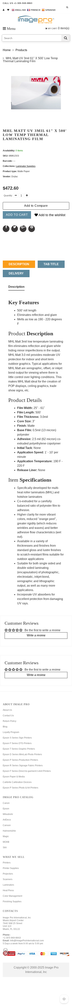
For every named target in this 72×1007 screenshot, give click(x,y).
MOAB (6, 842)
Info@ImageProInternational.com (27, 940)
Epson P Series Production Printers (20, 760)
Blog (5, 726)
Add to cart (17, 214)
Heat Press (8, 890)
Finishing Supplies (12, 901)
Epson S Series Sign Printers (17, 737)
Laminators (8, 885)
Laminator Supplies (25, 166)
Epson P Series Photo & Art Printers (20, 787)
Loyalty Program (11, 732)
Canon (6, 803)
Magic (6, 836)
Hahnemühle (9, 831)
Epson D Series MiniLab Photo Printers (22, 754)
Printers (7, 862)
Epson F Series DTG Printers (17, 743)
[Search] (65, 38)
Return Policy (9, 721)
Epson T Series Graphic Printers (19, 749)
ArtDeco (7, 819)
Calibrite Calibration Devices (17, 782)
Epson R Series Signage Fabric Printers (23, 765)
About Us (7, 710)
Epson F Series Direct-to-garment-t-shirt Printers (27, 771)
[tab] (16, 288)
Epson (6, 808)
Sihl (5, 847)
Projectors (8, 873)
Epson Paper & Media (14, 776)
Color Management (12, 896)
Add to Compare (36, 205)
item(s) (58, 28)
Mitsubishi (8, 814)
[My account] (3, 10)
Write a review (36, 635)
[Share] (6, 228)
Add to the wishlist (51, 215)
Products (21, 50)
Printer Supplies (11, 868)
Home (7, 50)
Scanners (7, 879)
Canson (7, 825)
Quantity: (8, 195)
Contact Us (8, 715)
